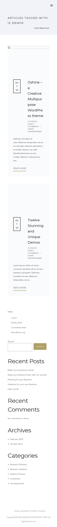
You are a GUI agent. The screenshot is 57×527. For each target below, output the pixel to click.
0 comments (33, 126)
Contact (41, 511)
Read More (19, 168)
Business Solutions (18, 469)
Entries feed (16, 322)
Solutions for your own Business (22, 384)
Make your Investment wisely (21, 370)
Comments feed (18, 327)
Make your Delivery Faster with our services (27, 375)
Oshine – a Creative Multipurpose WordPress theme (35, 99)
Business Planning (18, 464)
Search (11, 341)
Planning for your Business (20, 379)
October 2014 (16, 444)
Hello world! (13, 389)
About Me (24, 511)
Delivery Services (17, 474)
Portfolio (33, 511)
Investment (15, 478)
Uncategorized (35, 131)
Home (36, 28)
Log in (14, 317)
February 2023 (16, 439)
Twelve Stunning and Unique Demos (35, 231)
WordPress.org (18, 332)
